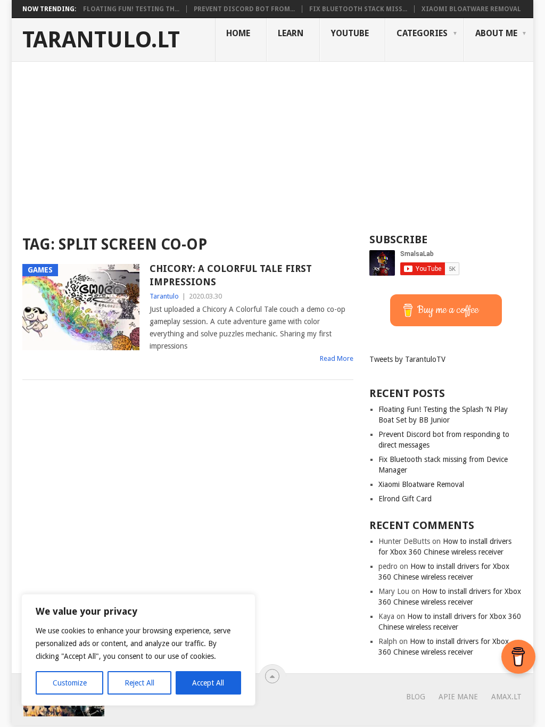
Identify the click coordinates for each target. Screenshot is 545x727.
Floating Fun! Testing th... (131, 9)
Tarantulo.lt (101, 40)
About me (496, 33)
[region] (138, 650)
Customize (70, 683)
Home (238, 33)
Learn (290, 33)
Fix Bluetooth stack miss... (358, 9)
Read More (336, 358)
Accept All (208, 683)
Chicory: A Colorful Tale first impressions (231, 275)
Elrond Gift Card (405, 498)
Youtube (350, 33)
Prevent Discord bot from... (244, 9)
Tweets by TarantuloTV (407, 359)
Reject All (139, 683)
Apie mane (458, 696)
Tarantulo (164, 296)
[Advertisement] (272, 141)
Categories (422, 33)
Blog (415, 696)
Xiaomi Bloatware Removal (471, 9)
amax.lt (506, 696)
